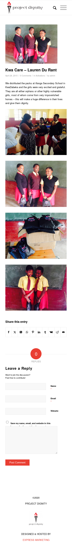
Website (54, 410)
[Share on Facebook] (9, 332)
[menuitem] (52, 7)
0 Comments (25, 75)
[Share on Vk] (51, 332)
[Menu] (61, 7)
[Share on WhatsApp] (27, 332)
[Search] (52, 7)
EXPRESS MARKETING (36, 540)
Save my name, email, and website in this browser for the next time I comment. (30, 425)
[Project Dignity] (29, 7)
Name (53, 388)
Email (53, 400)
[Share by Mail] (63, 332)
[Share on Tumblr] (45, 332)
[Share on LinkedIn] (39, 332)
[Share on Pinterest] (33, 332)
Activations (40, 75)
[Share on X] (15, 332)
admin (52, 75)
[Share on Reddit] (57, 332)
